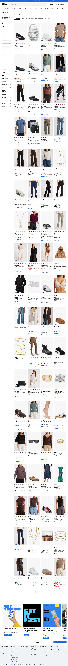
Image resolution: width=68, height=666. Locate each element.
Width (3, 75)
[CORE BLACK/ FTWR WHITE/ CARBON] (16, 43)
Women (20, 8)
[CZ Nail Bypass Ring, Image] (60, 441)
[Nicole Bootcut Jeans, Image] (20, 536)
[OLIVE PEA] (62, 104)
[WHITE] (28, 295)
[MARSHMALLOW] (18, 389)
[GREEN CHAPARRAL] (31, 263)
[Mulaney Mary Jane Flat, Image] (20, 63)
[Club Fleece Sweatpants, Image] (20, 93)
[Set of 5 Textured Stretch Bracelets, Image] (60, 378)
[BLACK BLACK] (58, 326)
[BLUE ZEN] (37, 231)
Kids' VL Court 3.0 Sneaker (46, 298)
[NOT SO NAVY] (41, 484)
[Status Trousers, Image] (47, 126)
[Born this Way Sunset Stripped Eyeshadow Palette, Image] (47, 536)
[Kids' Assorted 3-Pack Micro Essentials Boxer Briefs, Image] (34, 126)
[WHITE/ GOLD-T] (24, 231)
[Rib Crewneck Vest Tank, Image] (34, 505)
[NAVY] (56, 43)
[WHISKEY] (20, 389)
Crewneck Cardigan (32, 266)
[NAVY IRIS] (39, 389)
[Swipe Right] (64, 602)
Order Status (4, 648)
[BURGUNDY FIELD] (58, 104)
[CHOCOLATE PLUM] (28, 516)
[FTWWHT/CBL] (43, 295)
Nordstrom (42, 648)
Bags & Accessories (44, 8)
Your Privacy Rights (9, 664)
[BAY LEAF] (56, 326)
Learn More (26, 635)
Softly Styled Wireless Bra (59, 298)
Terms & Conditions (20, 664)
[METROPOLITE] (16, 295)
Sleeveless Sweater (58, 519)
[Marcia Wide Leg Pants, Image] (34, 158)
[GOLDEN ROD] (22, 516)
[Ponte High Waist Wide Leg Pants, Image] (20, 158)
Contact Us (3, 660)
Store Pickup (4, 15)
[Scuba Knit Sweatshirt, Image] (20, 441)
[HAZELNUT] (56, 516)
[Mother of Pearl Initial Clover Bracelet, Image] (60, 158)
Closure (3, 103)
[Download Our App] (12, 615)
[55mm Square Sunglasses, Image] (34, 441)
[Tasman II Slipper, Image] (47, 567)
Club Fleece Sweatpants (19, 107)
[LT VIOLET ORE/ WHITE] (18, 484)
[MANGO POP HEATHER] (33, 357)
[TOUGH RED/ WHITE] (16, 137)
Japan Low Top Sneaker (45, 519)
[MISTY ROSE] (22, 389)
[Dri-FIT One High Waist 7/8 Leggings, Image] (34, 189)
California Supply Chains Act (30, 664)
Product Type (4, 29)
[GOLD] (56, 389)
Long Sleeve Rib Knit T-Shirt (33, 424)
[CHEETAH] (16, 452)
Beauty (52, 8)
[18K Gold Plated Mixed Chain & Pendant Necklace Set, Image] (34, 536)
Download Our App (8, 634)
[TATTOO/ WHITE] (18, 104)
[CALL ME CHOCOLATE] (45, 484)
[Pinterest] (56, 650)
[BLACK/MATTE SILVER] (20, 137)
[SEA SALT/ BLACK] (45, 43)
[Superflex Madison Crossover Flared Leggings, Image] (60, 189)
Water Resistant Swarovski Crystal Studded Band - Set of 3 (47, 391)
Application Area (5, 78)
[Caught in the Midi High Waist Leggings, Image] (34, 346)
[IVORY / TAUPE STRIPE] (25, 452)
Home (57, 8)
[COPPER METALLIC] (28, 484)
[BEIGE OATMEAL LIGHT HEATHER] (28, 389)
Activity (3, 66)
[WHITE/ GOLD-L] (16, 231)
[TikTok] (60, 650)
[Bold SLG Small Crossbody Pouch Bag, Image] (20, 378)
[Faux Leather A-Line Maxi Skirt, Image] (47, 473)
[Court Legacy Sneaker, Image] (60, 410)
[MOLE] (20, 295)
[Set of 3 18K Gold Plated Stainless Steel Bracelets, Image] (60, 536)
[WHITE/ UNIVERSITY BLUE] (33, 137)
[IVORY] (52, 452)
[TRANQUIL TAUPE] (28, 326)
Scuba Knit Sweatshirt (18, 455)
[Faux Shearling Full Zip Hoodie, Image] (60, 252)
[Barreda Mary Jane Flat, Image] (20, 32)
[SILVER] (56, 547)
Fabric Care (4, 94)
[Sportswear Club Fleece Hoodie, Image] (20, 473)
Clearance (7, 8)
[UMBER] (63, 231)
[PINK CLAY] (37, 104)
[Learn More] (32, 615)
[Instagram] (58, 650)
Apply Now (56, 0)
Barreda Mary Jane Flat (18, 46)
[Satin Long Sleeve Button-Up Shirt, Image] (47, 93)
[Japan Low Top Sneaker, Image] (47, 505)
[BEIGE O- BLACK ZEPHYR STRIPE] (33, 263)
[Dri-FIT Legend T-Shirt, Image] (20, 126)
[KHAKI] (41, 137)
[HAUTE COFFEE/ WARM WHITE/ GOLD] (58, 357)
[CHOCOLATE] (63, 516)
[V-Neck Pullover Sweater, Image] (47, 63)
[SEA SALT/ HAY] (48, 43)
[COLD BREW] (60, 231)
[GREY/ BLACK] (28, 137)
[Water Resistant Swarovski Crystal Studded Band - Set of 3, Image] (47, 378)
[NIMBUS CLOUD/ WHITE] (41, 43)
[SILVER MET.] (43, 516)
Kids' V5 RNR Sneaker (45, 234)
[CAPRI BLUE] (16, 389)
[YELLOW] (50, 357)
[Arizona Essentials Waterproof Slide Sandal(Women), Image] (34, 93)
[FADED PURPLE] (33, 104)
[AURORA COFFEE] (41, 516)
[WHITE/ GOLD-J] (18, 231)
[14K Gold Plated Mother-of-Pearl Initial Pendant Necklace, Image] (20, 220)
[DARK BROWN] (41, 452)
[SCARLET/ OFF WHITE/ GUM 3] (24, 43)
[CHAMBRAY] (45, 452)
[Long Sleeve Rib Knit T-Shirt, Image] (34, 410)
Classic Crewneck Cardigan (46, 172)
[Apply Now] (52, 615)
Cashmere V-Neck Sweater (59, 107)
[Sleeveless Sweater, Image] (60, 505)
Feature (3, 63)
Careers (12, 655)
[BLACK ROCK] (56, 104)
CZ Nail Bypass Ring (58, 453)
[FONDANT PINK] (35, 104)
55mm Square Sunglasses (33, 453)
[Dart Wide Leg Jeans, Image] (60, 126)
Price (2, 23)
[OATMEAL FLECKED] (18, 452)
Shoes (35, 8)
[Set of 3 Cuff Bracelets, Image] (20, 346)
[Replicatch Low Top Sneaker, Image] (60, 346)
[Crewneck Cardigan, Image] (34, 252)
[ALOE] (50, 452)
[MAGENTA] (25, 389)
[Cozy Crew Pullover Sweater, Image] (34, 378)
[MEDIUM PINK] (48, 357)
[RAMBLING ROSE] (25, 516)
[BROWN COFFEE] (31, 231)
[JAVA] (43, 326)
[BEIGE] (31, 104)
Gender (3, 26)
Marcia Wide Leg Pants (32, 172)
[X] (54, 650)
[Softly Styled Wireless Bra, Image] (60, 284)
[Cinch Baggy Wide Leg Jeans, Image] (20, 316)
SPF (2, 87)
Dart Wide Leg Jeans (58, 138)
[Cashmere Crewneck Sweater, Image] (47, 189)
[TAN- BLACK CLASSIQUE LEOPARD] (43, 263)
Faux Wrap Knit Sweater (46, 455)
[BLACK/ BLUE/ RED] (30, 137)
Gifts (62, 8)
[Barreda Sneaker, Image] (20, 189)
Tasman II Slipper (44, 581)
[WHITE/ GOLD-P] (20, 231)
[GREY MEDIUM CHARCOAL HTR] (35, 389)
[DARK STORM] (22, 452)
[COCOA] (43, 104)
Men (26, 8)
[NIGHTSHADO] (18, 295)
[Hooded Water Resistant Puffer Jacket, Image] (20, 284)
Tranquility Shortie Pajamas (46, 266)
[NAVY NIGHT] (33, 231)
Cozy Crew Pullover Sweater (33, 392)
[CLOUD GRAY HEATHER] (35, 357)
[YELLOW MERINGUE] (25, 263)
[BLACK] (29, 104)
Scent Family (4, 69)
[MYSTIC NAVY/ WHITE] (22, 484)
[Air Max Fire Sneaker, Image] (34, 567)
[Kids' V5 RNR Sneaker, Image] (47, 220)
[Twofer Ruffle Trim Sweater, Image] (60, 32)
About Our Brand (14, 648)
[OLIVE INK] (45, 137)
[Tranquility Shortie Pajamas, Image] (47, 252)
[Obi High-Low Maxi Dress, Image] (60, 473)
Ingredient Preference (4, 91)
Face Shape (4, 97)
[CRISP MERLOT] (43, 484)
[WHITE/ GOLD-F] (22, 231)
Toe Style (3, 72)
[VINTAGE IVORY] (30, 516)
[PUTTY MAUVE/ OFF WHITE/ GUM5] (22, 43)
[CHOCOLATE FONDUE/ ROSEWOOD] (56, 357)
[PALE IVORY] (58, 263)
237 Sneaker (43, 46)
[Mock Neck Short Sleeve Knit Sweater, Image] (20, 505)
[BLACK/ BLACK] (43, 231)
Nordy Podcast (14, 659)
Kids (30, 8)
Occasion (3, 60)
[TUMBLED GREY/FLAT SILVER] (18, 137)
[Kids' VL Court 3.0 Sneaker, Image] (47, 284)
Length (3, 57)
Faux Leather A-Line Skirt (19, 581)
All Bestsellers (17, 18)
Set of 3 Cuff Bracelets (19, 358)
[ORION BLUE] (58, 231)
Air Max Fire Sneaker (32, 581)
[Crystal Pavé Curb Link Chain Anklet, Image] (47, 410)
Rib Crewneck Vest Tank (32, 519)
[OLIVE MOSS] (18, 516)
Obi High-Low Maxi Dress (59, 485)
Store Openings (14, 661)
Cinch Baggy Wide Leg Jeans (20, 327)
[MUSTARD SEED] (60, 326)
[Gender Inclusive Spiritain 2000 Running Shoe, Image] (20, 410)
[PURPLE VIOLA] (60, 104)
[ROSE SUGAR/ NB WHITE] (50, 43)
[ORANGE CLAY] (16, 263)
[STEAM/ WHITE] (20, 484)
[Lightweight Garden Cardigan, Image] (60, 63)
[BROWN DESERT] (45, 516)
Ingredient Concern (5, 84)
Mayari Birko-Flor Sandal (32, 487)
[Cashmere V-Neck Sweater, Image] (60, 93)
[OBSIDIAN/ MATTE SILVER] (22, 137)
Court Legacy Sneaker (58, 424)
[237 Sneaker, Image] (47, 32)
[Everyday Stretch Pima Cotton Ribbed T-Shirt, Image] (60, 567)
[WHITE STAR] (58, 516)
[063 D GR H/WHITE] (16, 104)
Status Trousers (44, 140)
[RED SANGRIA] (22, 295)
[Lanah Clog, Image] (60, 316)
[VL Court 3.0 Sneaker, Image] (34, 63)
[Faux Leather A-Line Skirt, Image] (20, 567)
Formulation (4, 81)
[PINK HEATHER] (35, 263)
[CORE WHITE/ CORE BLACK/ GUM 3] (18, 43)
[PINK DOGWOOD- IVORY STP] (30, 389)
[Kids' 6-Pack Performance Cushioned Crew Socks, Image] (34, 284)
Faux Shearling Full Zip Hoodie (60, 266)
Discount (3, 106)
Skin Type (3, 100)
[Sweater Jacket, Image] (34, 316)
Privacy (2, 664)
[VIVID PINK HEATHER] (37, 357)
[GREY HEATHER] (64, 104)
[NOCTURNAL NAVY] (43, 137)
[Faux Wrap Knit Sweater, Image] (47, 441)
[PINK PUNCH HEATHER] (31, 357)
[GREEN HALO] (37, 389)
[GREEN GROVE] (37, 263)
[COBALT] (20, 452)
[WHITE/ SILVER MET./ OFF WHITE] (20, 43)
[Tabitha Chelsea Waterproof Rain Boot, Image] (47, 346)
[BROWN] (33, 484)
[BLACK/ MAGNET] (43, 43)
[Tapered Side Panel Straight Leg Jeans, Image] (60, 220)
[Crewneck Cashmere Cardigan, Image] (34, 220)
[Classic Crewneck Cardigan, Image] (47, 158)
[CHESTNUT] (48, 452)
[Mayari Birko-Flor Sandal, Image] (34, 473)
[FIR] (56, 263)
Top (65, 648)
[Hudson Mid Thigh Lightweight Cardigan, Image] (47, 316)
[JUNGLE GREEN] (20, 516)
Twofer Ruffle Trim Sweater (59, 46)
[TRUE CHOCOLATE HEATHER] (29, 357)
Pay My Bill (33, 651)
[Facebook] (51, 650)
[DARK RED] (43, 357)
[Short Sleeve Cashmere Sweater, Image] (20, 252)
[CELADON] (56, 231)
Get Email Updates (15, 657)
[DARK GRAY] (45, 357)
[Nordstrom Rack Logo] (5, 4)
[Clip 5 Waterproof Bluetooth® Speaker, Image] (34, 32)
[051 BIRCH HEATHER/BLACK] (20, 104)
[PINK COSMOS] (35, 231)
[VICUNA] (43, 452)
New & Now (13, 8)
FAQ (2, 658)
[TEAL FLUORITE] (20, 263)
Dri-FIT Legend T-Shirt (19, 140)
